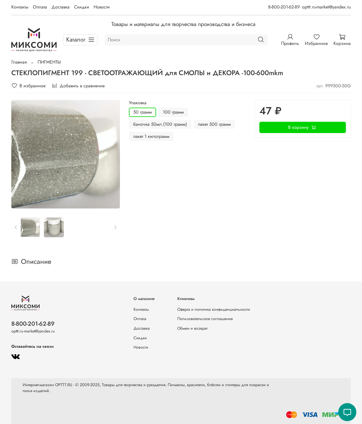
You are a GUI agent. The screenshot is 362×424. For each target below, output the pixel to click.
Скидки (81, 7)
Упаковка (137, 102)
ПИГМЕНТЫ (49, 62)
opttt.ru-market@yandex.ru (326, 7)
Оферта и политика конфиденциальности (213, 309)
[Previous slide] (20, 154)
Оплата (40, 7)
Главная (19, 62)
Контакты (19, 7)
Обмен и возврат (192, 328)
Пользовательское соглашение (205, 318)
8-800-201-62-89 (284, 7)
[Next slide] (111, 154)
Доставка (60, 7)
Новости (102, 7)
